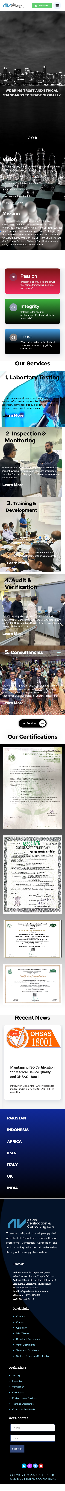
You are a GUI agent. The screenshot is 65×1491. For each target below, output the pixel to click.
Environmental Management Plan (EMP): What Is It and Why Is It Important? (32, 1073)
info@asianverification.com (34, 1292)
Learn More (13, 484)
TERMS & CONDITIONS (41, 1480)
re (22, 633)
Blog (15, 1034)
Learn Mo (11, 633)
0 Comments (36, 1063)
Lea (13, 415)
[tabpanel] (32, 1068)
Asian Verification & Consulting (28, 1060)
